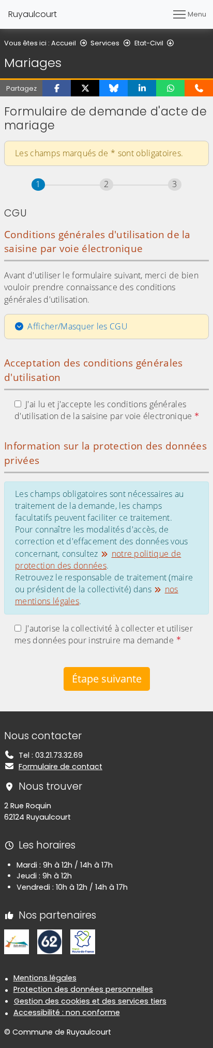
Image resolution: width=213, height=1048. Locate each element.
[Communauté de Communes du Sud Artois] (16, 941)
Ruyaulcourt (32, 14)
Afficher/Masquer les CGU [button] (77, 326)
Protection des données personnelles (83, 989)
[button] (56, 88)
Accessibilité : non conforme (66, 1012)
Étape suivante (107, 679)
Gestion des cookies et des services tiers (90, 1001)
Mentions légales (45, 978)
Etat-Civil (148, 43)
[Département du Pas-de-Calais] (49, 941)
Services (104, 43)
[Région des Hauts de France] (82, 941)
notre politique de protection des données (98, 559)
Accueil (63, 43)
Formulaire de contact (60, 766)
